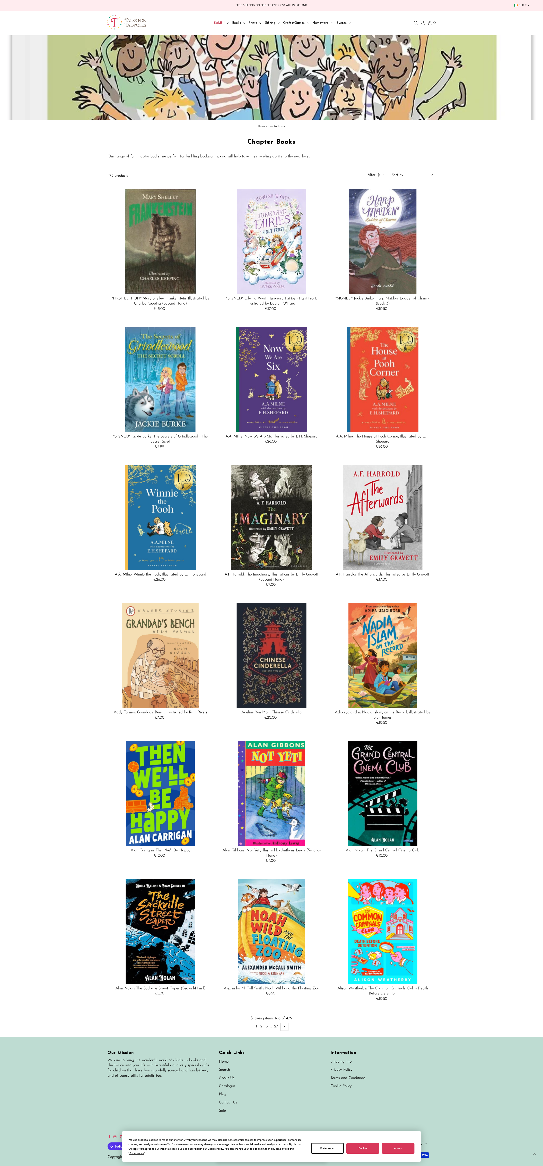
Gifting (271, 23)
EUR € (523, 5)
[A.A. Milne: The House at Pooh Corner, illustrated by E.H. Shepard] (382, 379)
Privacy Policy (341, 1070)
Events (342, 23)
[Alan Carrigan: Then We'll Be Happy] (160, 793)
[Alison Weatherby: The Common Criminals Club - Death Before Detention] (382, 931)
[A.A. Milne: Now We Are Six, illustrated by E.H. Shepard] (271, 379)
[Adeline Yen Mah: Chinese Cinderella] (271, 655)
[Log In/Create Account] (423, 23)
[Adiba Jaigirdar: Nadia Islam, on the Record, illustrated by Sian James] (382, 655)
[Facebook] (109, 1137)
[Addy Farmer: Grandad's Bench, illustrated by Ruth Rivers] (160, 655)
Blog (222, 1094)
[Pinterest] (121, 1137)
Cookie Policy (341, 1086)
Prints (253, 23)
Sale (222, 1111)
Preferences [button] (136, 1153)
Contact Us (228, 1102)
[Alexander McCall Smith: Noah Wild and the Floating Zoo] (271, 931)
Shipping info (341, 1062)
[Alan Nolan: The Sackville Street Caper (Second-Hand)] (160, 931)
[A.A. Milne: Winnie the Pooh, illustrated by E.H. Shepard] (160, 517)
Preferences (327, 1148)
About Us (226, 1078)
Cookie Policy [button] (215, 1148)
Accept (398, 1148)
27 (276, 1026)
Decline (362, 1148)
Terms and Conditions (347, 1078)
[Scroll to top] (534, 1154)
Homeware (321, 23)
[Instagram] (115, 1137)
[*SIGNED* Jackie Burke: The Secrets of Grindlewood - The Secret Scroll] (160, 379)
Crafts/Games (294, 23)
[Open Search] (416, 23)
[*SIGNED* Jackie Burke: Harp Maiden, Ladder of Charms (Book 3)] (382, 241)
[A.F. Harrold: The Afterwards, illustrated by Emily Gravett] (382, 517)
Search (224, 1070)
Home (261, 126)
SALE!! (220, 23)
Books (237, 23)
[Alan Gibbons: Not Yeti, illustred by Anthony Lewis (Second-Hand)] (271, 793)
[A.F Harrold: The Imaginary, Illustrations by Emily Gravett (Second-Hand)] (271, 517)
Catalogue (227, 1086)
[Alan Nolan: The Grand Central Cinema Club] (382, 793)
